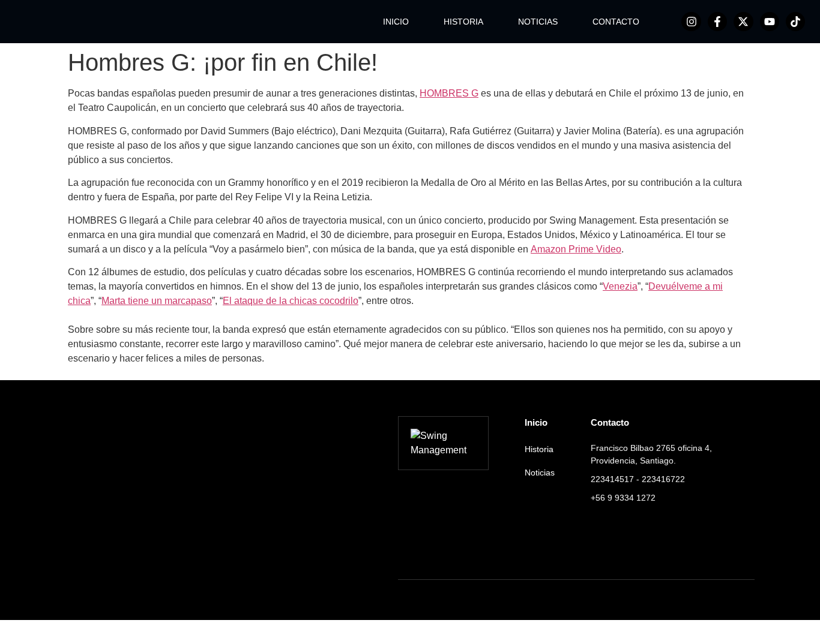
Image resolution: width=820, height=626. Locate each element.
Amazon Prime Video (576, 249)
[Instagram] (691, 21)
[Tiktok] (795, 21)
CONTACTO (615, 21)
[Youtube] (769, 21)
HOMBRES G (449, 93)
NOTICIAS (538, 21)
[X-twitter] (743, 21)
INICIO (396, 21)
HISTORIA (463, 21)
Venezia (620, 286)
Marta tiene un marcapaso (156, 301)
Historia (539, 449)
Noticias (540, 472)
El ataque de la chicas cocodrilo (290, 301)
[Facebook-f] (717, 21)
